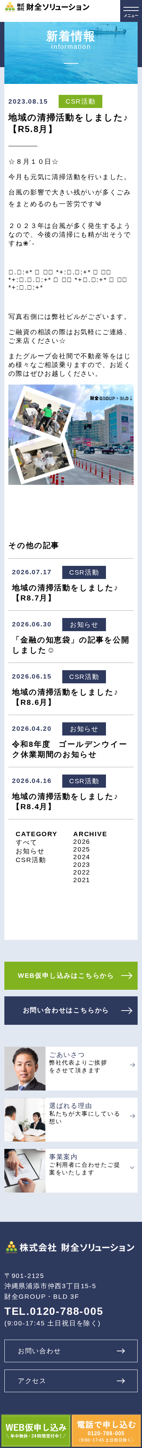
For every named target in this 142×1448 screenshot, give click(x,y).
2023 (81, 864)
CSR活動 (31, 860)
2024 (81, 857)
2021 (81, 880)
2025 (81, 849)
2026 (81, 841)
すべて (26, 842)
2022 (81, 872)
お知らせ (30, 851)
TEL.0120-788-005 (53, 1311)
